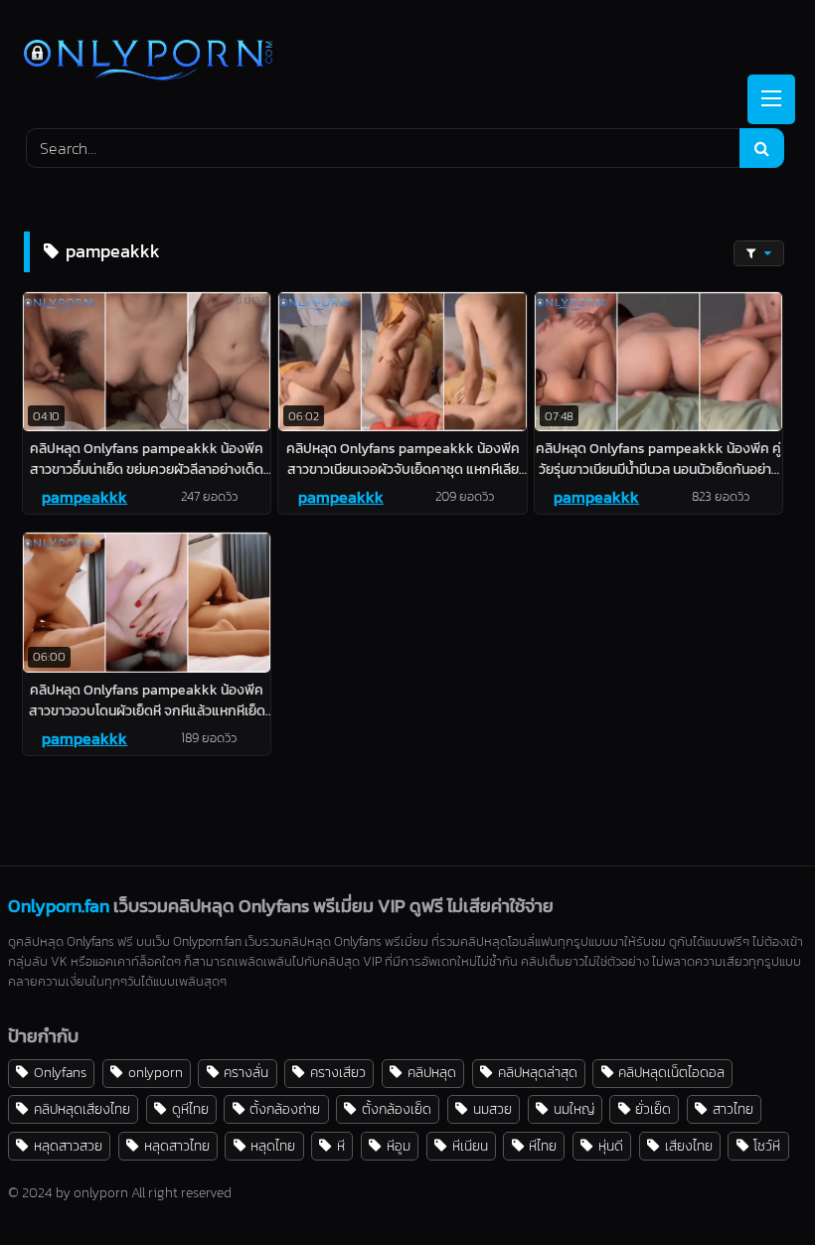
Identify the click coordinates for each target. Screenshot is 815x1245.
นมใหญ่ (574, 1109)
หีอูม (398, 1146)
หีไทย (543, 1146)
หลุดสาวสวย (68, 1146)
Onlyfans (60, 1072)
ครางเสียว (338, 1072)
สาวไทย (733, 1109)
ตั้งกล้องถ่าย (284, 1109)
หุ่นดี (610, 1146)
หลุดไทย (272, 1146)
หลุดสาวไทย (177, 1146)
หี (341, 1146)
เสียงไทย (689, 1146)
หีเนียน (470, 1146)
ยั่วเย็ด (653, 1109)
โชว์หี (766, 1146)
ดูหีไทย (190, 1109)
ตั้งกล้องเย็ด (396, 1109)
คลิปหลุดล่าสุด (537, 1072)
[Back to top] (753, 1186)
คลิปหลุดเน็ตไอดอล (671, 1072)
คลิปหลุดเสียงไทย (82, 1109)
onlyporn (155, 1072)
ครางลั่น (246, 1072)
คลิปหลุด (432, 1072)
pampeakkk (84, 497)
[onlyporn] (407, 62)
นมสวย (492, 1109)
